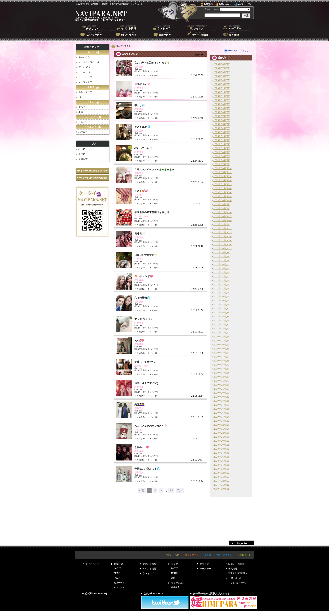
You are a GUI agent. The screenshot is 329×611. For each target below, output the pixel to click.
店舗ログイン (244, 555)
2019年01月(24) (221, 428)
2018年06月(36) (221, 457)
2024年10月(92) (221, 152)
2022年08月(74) (221, 256)
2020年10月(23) (221, 344)
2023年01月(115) (222, 236)
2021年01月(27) (221, 332)
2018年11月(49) (221, 437)
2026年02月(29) (221, 88)
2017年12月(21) (221, 481)
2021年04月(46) (221, 320)
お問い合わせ (172, 555)
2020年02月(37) (221, 376)
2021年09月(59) (221, 300)
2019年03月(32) (221, 420)
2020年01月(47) (221, 380)
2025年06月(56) (221, 120)
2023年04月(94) (221, 224)
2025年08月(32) (221, 112)
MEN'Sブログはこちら (239, 50)
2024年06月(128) (222, 168)
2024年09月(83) (221, 156)
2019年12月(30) (221, 384)
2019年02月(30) (221, 424)
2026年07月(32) (221, 68)
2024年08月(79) (221, 160)
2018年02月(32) (221, 473)
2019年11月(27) (221, 388)
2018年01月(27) (221, 477)
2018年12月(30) (221, 432)
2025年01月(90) (221, 140)
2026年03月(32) (221, 84)
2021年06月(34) (221, 312)
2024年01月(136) (222, 188)
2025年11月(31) (221, 100)
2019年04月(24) (221, 416)
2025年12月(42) (221, 96)
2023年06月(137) (222, 216)
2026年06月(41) (221, 72)
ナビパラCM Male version (93, 177)
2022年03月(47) (221, 276)
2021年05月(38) (221, 316)
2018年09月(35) (221, 445)
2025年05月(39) (221, 124)
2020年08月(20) (221, 352)
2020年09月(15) (221, 348)
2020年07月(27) (221, 356)
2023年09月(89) (221, 204)
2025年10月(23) (221, 104)
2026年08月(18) (221, 64)
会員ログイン (192, 555)
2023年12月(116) (222, 192)
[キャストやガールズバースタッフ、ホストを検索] (188, 11)
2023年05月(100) (222, 220)
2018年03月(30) (221, 469)
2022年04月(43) (221, 272)
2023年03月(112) (222, 228)
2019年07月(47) (221, 404)
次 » (179, 490)
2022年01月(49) (221, 284)
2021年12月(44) (221, 288)
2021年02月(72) (221, 328)
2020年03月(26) (221, 372)
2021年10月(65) (221, 296)
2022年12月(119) (222, 240)
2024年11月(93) (221, 148)
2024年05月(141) (222, 172)
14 (171, 490)
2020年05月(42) (221, 364)
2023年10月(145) (222, 200)
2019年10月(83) (221, 392)
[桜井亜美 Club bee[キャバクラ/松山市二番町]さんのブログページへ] (160, 68)
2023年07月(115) (222, 212)
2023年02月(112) (222, 232)
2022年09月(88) (221, 252)
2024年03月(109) (222, 180)
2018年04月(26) (221, 465)
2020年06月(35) (221, 360)
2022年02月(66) (221, 280)
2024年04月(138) (222, 176)
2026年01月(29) (221, 92)
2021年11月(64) (221, 292)
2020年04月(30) (221, 368)
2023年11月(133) (222, 196)
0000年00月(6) (221, 489)
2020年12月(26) (221, 336)
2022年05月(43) (221, 268)
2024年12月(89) (221, 144)
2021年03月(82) (221, 324)
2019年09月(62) (221, 396)
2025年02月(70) (221, 136)
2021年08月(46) (221, 304)
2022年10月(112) (222, 248)
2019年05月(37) (221, 412)
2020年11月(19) (221, 340)
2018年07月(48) (221, 453)
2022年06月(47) (221, 264)
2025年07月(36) (221, 116)
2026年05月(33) (221, 76)
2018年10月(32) (221, 441)
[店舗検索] (169, 11)
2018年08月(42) (221, 449)
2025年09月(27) (221, 108)
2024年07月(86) (221, 164)
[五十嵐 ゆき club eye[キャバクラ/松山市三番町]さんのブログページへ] (160, 217)
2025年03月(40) (221, 132)
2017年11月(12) (221, 485)
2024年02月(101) (222, 184)
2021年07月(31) (221, 308)
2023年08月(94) (221, 208)
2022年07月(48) (221, 260)
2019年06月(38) (221, 408)
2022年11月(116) (222, 244)
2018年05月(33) (221, 461)
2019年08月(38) (221, 400)
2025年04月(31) (221, 128)
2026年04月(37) (221, 80)
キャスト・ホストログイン (218, 555)
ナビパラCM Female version (93, 170)
